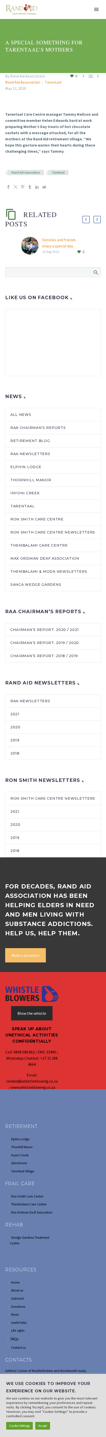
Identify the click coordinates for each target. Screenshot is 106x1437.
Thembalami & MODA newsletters (48, 571)
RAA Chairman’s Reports (38, 427)
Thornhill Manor (30, 480)
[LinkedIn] (37, 187)
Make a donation (25, 955)
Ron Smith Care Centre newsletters (52, 532)
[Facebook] (8, 187)
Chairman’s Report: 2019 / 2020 (44, 643)
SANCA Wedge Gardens (35, 584)
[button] (86, 219)
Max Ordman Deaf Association (44, 558)
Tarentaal (53, 82)
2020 (15, 727)
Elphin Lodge (25, 467)
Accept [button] (42, 1426)
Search (95, 272)
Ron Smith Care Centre (37, 519)
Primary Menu (96, 9)
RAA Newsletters (30, 701)
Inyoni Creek (24, 493)
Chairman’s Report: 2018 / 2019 (44, 656)
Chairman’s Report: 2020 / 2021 (44, 629)
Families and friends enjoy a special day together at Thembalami (63, 246)
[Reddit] (44, 187)
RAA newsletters (30, 454)
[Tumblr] (30, 187)
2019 (14, 740)
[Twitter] (16, 187)
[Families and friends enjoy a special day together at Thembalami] (31, 246)
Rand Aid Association (22, 82)
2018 (14, 753)
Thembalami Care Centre (39, 545)
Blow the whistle (32, 1013)
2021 (14, 714)
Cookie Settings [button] (19, 1426)
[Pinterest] (23, 187)
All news (20, 414)
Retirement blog (30, 441)
